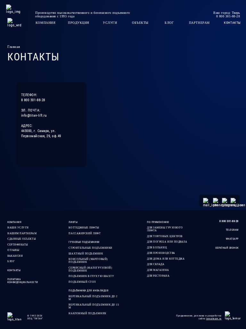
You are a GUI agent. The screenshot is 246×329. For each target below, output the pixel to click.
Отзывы (13, 250)
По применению (158, 222)
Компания (14, 222)
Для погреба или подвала (167, 241)
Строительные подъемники (90, 247)
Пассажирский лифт (85, 233)
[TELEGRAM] (224, 200)
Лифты (73, 222)
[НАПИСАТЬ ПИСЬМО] (206, 200)
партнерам (199, 22)
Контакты (13, 270)
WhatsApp (232, 238)
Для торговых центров (165, 236)
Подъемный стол (82, 281)
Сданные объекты (21, 238)
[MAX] (233, 200)
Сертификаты (17, 244)
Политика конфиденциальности (22, 281)
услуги (110, 22)
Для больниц (157, 247)
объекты (140, 22)
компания (45, 22)
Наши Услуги (18, 227)
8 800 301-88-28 (33, 100)
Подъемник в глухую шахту (91, 276)
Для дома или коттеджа (165, 258)
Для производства (161, 253)
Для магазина (158, 270)
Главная (13, 47)
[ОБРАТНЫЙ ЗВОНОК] (215, 200)
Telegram (232, 229)
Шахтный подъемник (86, 253)
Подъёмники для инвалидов (88, 290)
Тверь (236, 12)
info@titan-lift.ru (34, 115)
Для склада (155, 264)
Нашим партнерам (22, 233)
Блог (11, 261)
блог (169, 22)
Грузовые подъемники (84, 242)
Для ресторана (158, 275)
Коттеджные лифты (84, 227)
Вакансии (15, 255)
